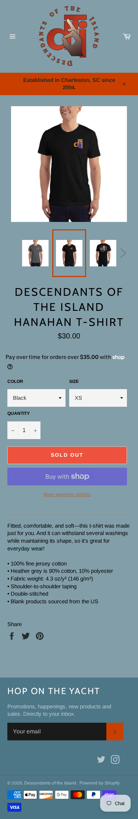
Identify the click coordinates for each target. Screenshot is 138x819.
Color (15, 381)
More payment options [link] (67, 494)
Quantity (18, 413)
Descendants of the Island (50, 783)
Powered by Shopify (99, 783)
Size (74, 381)
